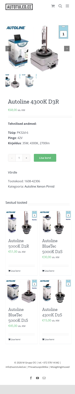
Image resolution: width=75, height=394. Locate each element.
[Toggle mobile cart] (53, 6)
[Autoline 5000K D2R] (22, 222)
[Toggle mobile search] (60, 6)
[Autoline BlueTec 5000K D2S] (55, 222)
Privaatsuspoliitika (38, 367)
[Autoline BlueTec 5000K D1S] (22, 291)
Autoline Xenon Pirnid (39, 186)
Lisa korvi (45, 158)
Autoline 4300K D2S (52, 312)
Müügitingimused (60, 367)
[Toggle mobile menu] (68, 6)
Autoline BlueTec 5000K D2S (52, 246)
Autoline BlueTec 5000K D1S (18, 315)
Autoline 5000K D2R (18, 243)
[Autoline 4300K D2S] (55, 291)
